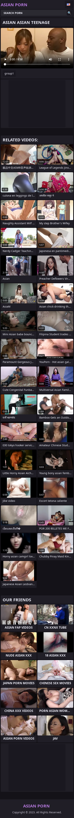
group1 (9, 73)
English (69, 4)
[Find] (69, 12)
